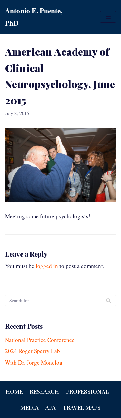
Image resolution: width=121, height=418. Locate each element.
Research (44, 391)
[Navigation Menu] (108, 17)
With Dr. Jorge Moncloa (33, 362)
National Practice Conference (40, 340)
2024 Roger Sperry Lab (32, 351)
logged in (47, 266)
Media (29, 407)
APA (50, 407)
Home (14, 391)
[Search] (108, 300)
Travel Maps (82, 407)
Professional (87, 391)
